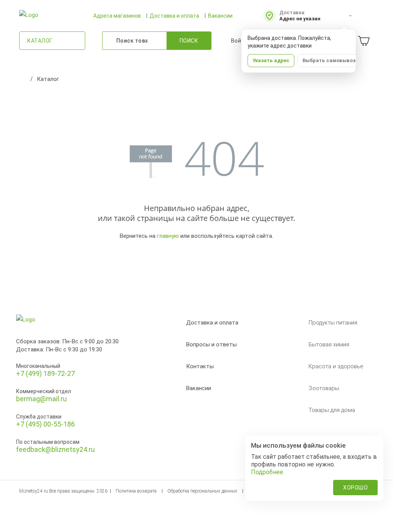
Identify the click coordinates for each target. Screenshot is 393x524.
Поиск (189, 41)
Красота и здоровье (336, 366)
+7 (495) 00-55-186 (45, 424)
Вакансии (220, 16)
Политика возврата (136, 491)
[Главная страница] (23, 79)
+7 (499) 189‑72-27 (45, 373)
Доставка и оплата (174, 16)
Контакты (200, 366)
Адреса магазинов (117, 16)
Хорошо (355, 487)
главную (168, 235)
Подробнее (267, 472)
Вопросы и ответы (211, 344)
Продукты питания (333, 322)
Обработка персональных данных (202, 491)
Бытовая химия (329, 344)
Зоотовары (324, 388)
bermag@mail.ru (41, 399)
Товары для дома (332, 410)
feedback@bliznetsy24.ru (55, 449)
